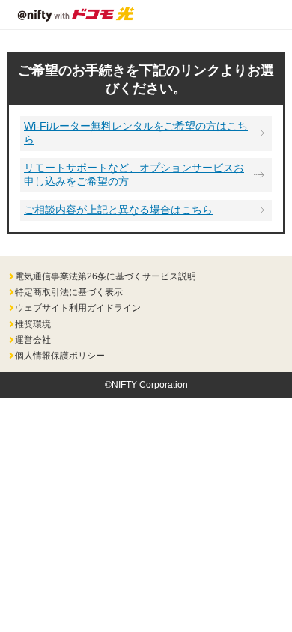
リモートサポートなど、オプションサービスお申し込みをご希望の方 (134, 174)
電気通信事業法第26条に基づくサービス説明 (105, 276)
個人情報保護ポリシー (60, 355)
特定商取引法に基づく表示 (69, 292)
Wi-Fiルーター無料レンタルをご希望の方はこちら (136, 132)
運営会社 (33, 340)
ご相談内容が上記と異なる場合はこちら (118, 210)
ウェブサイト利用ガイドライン (78, 308)
